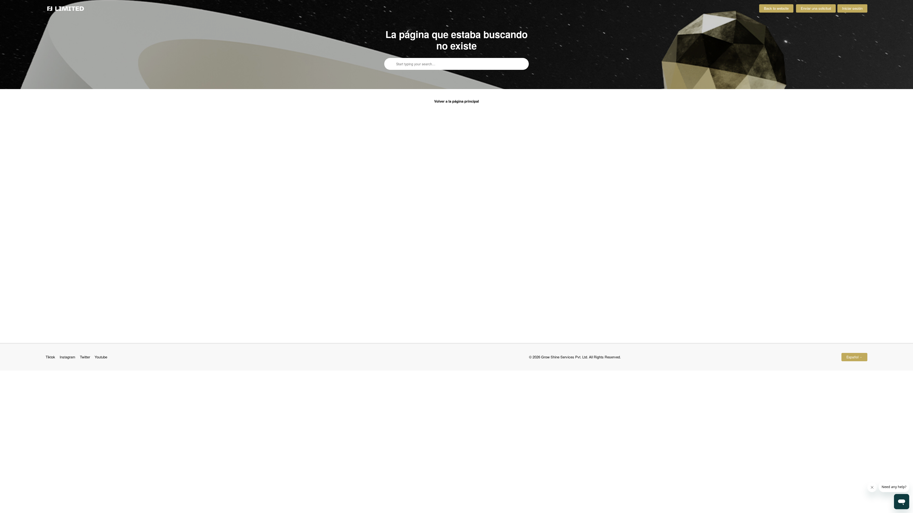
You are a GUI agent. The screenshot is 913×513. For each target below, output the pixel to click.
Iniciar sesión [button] (852, 8)
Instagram (67, 356)
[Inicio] (66, 8)
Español (853, 357)
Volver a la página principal (456, 101)
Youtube (101, 356)
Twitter (85, 356)
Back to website (776, 8)
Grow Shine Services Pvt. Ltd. (564, 356)
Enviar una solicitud (816, 8)
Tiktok (50, 356)
